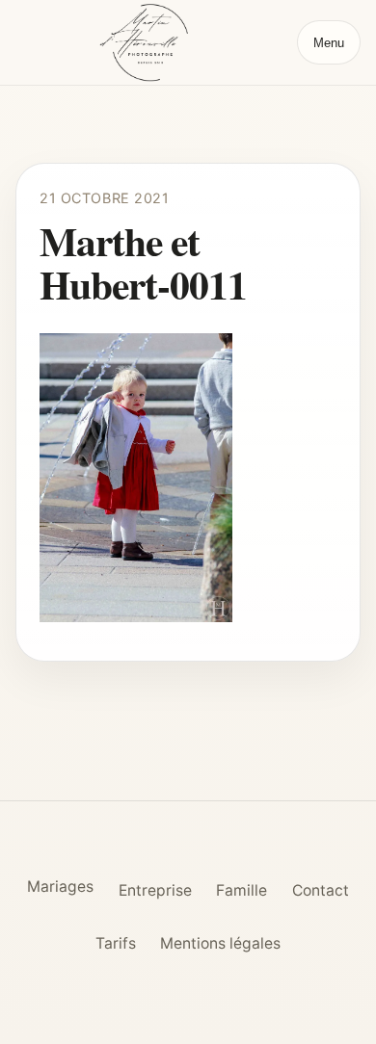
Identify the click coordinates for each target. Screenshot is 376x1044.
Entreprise (155, 890)
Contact (320, 890)
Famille (241, 890)
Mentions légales (220, 943)
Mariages (60, 886)
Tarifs (115, 943)
